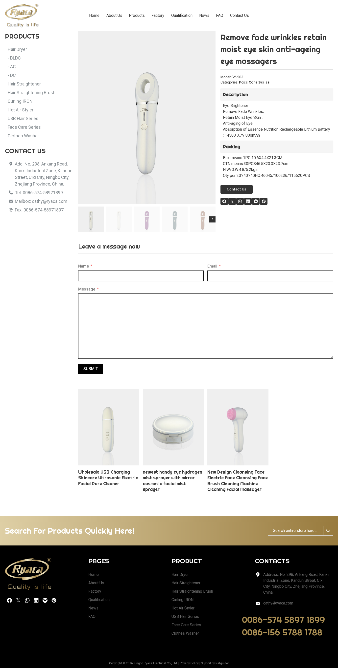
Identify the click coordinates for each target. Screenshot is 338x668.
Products (137, 15)
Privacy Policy (189, 663)
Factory (157, 15)
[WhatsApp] (240, 201)
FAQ (219, 15)
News (204, 15)
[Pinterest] (263, 201)
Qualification (182, 15)
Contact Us (239, 15)
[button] (209, 38)
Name (83, 266)
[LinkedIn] (248, 201)
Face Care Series (254, 82)
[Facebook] (224, 201)
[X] (232, 201)
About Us (114, 15)
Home (94, 15)
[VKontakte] (256, 201)
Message (86, 289)
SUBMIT (90, 368)
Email (212, 266)
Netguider (222, 663)
